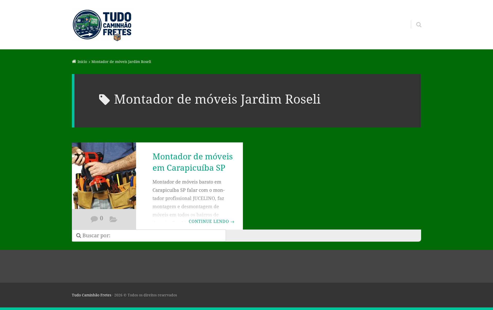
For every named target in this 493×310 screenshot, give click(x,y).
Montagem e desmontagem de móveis (113, 220)
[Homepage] (102, 24)
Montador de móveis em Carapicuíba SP (193, 162)
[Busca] (414, 18)
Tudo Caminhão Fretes (91, 295)
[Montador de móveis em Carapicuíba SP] (104, 179)
